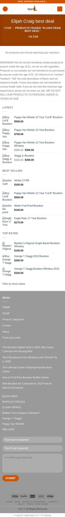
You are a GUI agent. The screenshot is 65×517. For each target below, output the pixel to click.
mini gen (19, 515)
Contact (6, 325)
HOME (6, 307)
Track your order (11, 337)
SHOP (6, 313)
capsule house (29, 515)
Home (8, 28)
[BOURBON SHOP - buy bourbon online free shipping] (32, 8)
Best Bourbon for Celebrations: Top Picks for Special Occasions (27, 385)
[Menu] (5, 9)
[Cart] (59, 9)
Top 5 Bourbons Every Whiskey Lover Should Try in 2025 (29, 359)
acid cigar (48, 515)
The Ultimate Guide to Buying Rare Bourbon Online (27, 369)
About (5, 331)
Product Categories (13, 319)
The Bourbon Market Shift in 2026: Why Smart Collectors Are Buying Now (27, 349)
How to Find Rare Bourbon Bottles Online (25, 377)
